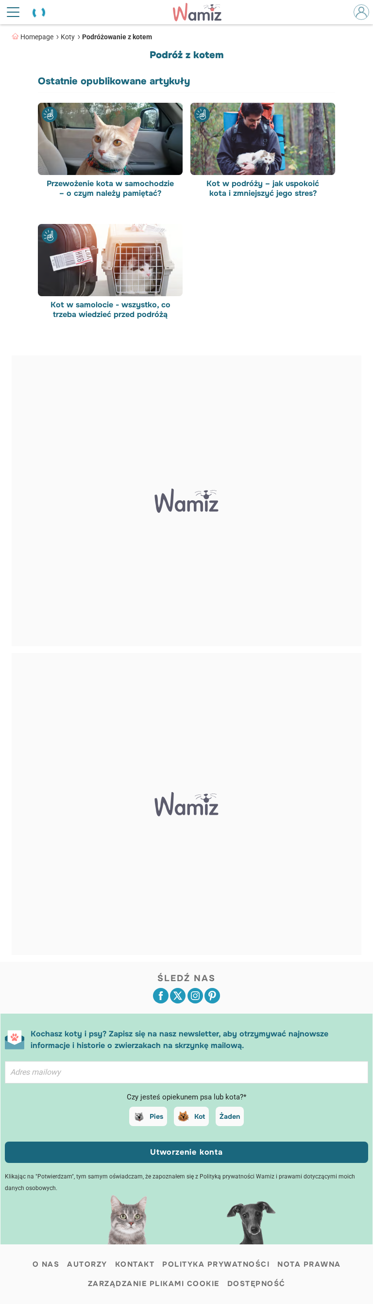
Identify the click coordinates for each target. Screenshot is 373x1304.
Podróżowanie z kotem (117, 37)
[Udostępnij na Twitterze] (178, 995)
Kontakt (135, 1264)
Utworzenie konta (186, 1152)
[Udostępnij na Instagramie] (195, 995)
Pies (156, 1116)
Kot (199, 1116)
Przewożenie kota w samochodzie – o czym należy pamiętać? (110, 188)
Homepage (36, 37)
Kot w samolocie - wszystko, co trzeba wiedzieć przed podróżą (110, 309)
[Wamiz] (202, 12)
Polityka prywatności (216, 1264)
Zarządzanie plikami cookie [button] (154, 1283)
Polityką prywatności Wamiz (237, 1176)
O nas (46, 1264)
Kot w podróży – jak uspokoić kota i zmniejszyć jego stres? (262, 188)
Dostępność (256, 1283)
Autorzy (87, 1264)
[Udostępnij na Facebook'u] (161, 995)
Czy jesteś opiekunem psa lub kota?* (186, 1097)
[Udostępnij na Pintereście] (212, 995)
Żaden (230, 1116)
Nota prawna (309, 1264)
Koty (68, 37)
